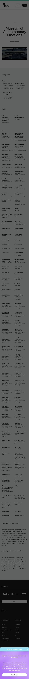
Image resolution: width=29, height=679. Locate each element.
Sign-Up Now (14, 674)
